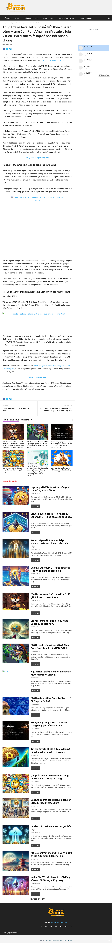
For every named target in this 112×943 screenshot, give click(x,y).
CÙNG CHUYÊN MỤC (11, 420)
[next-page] (71, 420)
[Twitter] (7, 49)
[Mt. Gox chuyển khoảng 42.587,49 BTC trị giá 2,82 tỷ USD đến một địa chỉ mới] (16, 861)
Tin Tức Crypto (47, 18)
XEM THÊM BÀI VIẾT (37, 899)
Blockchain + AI (86, 18)
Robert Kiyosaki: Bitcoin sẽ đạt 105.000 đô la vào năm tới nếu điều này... (49, 543)
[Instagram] (46, 927)
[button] (108, 18)
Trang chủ (5, 23)
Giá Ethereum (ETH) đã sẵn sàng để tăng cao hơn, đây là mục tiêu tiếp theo (56, 409)
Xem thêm (35, 506)
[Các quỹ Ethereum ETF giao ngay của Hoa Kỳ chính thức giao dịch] (16, 576)
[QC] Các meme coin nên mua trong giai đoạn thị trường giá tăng (13, 470)
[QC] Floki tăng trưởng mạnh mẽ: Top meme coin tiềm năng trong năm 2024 (61, 470)
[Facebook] (4, 49)
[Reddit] (56, 927)
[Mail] (51, 927)
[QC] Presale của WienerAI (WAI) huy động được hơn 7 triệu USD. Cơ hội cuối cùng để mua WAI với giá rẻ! (37, 444)
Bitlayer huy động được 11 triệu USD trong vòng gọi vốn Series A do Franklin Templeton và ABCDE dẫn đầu (61, 444)
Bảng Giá (7, 18)
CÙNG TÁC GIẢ (26, 420)
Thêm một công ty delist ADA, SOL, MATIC (17, 409)
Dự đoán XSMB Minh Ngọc (54, 940)
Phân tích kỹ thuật (31, 18)
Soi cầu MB (68, 940)
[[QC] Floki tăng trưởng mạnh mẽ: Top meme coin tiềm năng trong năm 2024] (62, 458)
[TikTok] (66, 927)
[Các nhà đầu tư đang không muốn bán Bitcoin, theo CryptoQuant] (16, 808)
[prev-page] (69, 420)
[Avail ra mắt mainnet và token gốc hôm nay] (16, 834)
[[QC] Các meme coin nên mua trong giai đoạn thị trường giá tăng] (13, 458)
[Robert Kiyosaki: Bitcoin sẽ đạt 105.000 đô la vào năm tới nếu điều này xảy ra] (16, 548)
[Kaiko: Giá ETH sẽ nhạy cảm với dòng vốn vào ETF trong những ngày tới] (16, 885)
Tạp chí (16, 18)
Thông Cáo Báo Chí (14, 23)
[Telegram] (10, 49)
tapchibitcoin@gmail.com (59, 922)
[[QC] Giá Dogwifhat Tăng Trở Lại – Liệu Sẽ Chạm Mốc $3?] (16, 706)
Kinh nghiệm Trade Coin (66, 18)
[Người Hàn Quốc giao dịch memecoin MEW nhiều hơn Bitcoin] (16, 679)
